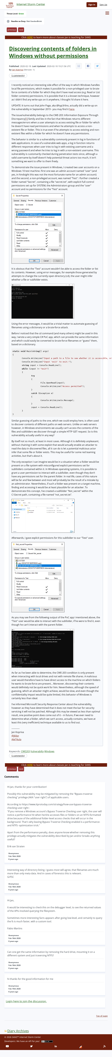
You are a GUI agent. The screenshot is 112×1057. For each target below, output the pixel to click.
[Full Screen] (79, 66)
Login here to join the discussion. (26, 1001)
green (21, 14)
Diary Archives (18, 1031)
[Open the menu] (107, 13)
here (71, 109)
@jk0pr (15, 735)
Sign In (91, 4)
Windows (49, 751)
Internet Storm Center (31, 4)
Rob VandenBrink (34, 21)
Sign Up (103, 4)
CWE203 (25, 751)
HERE (30, 37)
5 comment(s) (18, 75)
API (30, 1041)
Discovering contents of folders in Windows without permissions (53, 52)
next (21, 29)
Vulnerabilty (37, 751)
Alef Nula (16, 739)
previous (12, 29)
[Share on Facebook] (88, 66)
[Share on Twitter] (97, 66)
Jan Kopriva (17, 69)
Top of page (102, 1016)
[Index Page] (9, 4)
